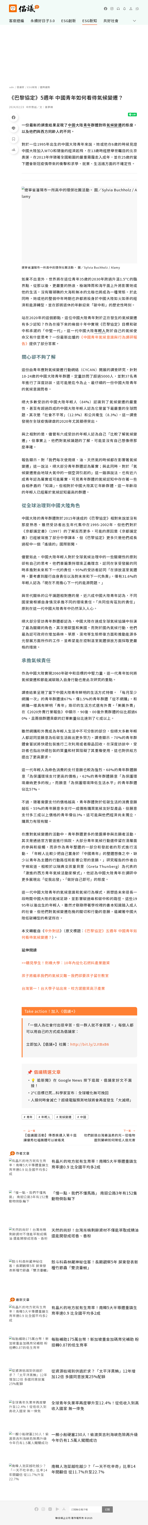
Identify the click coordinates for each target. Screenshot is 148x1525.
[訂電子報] (124, 8)
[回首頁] (24, 8)
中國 (83, 1117)
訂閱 (107, 1509)
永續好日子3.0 (43, 20)
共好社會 (111, 20)
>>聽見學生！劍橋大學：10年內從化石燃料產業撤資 (66, 962)
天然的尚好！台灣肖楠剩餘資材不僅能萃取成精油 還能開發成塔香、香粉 (95, 1232)
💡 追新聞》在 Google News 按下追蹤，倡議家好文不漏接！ (81, 1082)
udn (11, 87)
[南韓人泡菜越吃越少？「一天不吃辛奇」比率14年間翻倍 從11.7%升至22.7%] (29, 1477)
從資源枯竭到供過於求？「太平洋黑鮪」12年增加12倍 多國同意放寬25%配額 (93, 1373)
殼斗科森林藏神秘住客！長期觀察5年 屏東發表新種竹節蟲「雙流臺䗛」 (94, 1264)
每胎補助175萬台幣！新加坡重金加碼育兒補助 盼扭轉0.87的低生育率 (95, 1342)
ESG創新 (68, 20)
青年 (30, 1117)
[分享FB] (13, 117)
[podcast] (118, 8)
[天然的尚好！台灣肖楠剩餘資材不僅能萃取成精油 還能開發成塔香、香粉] (29, 1240)
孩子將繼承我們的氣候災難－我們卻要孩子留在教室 (65, 975)
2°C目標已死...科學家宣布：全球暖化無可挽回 (70, 1092)
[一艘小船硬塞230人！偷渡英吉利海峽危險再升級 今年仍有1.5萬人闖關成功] (29, 1445)
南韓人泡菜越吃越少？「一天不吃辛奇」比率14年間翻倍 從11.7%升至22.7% (93, 1469)
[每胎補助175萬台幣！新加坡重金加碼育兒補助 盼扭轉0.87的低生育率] (29, 1349)
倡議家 (20, 87)
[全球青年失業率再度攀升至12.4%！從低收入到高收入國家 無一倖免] (29, 1413)
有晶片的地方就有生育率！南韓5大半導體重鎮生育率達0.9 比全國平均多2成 (94, 1164)
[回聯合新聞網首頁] (13, 8)
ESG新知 (89, 20)
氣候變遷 (65, 1117)
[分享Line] (13, 128)
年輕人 (46, 1117)
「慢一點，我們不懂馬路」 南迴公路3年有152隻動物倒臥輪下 (94, 1195)
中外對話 (52, 930)
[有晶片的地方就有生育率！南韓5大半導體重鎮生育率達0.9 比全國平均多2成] (29, 1171)
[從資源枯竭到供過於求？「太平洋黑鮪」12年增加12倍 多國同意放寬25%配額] (29, 1381)
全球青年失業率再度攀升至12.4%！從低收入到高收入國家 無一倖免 (95, 1405)
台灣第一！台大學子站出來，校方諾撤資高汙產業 (63, 988)
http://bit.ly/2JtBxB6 (89, 1044)
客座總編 (16, 20)
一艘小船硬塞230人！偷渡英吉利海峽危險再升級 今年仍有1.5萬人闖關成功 (94, 1437)
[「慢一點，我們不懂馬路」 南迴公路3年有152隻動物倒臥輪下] (29, 1203)
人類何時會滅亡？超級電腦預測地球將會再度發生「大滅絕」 (81, 1099)
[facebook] (105, 8)
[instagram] (112, 8)
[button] (137, 8)
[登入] (131, 8)
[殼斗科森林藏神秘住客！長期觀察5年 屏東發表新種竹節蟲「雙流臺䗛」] (29, 1272)
